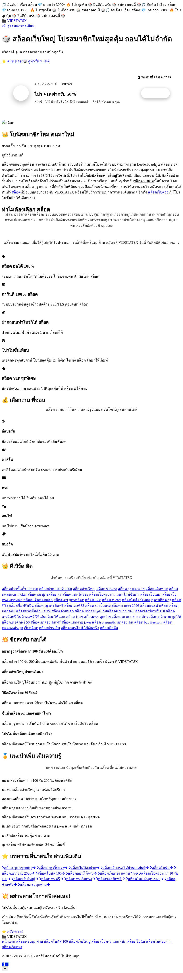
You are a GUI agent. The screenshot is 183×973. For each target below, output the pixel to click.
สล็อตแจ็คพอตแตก (38, 600)
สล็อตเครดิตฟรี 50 (16, 622)
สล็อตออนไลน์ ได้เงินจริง (80, 628)
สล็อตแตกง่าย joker (76, 622)
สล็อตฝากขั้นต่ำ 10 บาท (20, 589)
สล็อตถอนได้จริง (75, 594)
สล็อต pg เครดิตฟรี (49, 605)
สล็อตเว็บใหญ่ (79, 941)
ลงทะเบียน (26, 25)
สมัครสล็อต (148, 617)
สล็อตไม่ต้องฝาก (159, 941)
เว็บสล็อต (31, 628)
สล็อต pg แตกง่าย (131, 589)
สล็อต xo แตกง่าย (125, 617)
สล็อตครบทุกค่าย (97, 617)
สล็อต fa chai (111, 600)
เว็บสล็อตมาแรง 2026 (118, 611)
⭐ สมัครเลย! (12, 61)
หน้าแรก (8, 941)
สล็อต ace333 (74, 605)
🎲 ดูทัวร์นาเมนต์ (36, 61)
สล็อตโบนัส (136, 941)
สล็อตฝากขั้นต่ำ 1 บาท (33, 611)
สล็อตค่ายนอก (63, 611)
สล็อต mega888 (169, 617)
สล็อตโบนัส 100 (56, 941)
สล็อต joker (74, 617)
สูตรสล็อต (76, 600)
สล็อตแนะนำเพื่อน (154, 605)
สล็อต (16, 192)
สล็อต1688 (93, 600)
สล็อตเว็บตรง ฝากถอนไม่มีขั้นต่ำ (114, 594)
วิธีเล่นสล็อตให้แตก (50, 617)
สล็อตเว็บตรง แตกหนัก (108, 941)
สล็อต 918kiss (106, 589)
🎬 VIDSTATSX (14, 21)
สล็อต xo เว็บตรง (98, 605)
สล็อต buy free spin (148, 622)
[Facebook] (3, 964)
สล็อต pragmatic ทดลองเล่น (112, 622)
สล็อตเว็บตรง (158, 192)
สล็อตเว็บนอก (150, 594)
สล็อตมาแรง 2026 (125, 605)
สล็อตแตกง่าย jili (88, 611)
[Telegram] (6, 964)
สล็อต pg (34, 594)
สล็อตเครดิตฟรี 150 (150, 611)
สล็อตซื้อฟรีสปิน (21, 605)
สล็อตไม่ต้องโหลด (136, 600)
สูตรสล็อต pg (161, 600)
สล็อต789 (61, 600)
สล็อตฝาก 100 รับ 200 (55, 589)
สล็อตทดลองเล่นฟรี (46, 622)
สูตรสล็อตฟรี (52, 594)
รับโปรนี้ (158, 93)
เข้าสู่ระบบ (10, 25)
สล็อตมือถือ (109, 628)
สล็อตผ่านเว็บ (49, 628)
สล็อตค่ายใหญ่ (84, 589)
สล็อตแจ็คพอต (157, 589)
